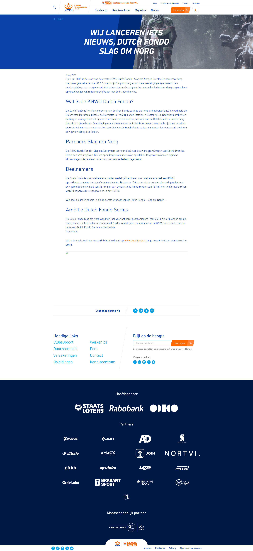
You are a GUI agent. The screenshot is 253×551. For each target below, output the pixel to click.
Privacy (172, 548)
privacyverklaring (184, 349)
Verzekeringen (65, 355)
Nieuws (155, 10)
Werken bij (98, 342)
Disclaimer (160, 548)
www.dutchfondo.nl (135, 240)
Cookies (147, 548)
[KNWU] (76, 7)
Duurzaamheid (65, 349)
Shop (155, 3)
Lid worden (178, 10)
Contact (186, 3)
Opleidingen (63, 362)
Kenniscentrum (121, 10)
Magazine (140, 10)
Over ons (196, 3)
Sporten (99, 10)
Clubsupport (63, 342)
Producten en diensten (170, 3)
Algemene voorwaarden (191, 548)
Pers (93, 349)
